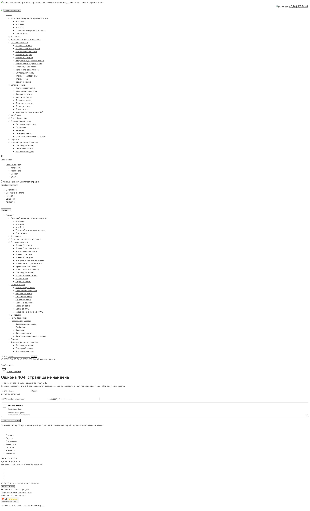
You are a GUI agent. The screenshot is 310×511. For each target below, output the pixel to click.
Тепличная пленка (19, 42)
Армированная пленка (26, 51)
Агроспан (20, 21)
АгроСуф (20, 27)
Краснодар (16, 171)
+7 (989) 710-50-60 (298, 6)
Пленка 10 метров (24, 57)
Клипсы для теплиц (25, 73)
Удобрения (21, 127)
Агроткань (16, 36)
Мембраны (16, 115)
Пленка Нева (22, 79)
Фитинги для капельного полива (31, 136)
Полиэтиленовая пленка (27, 70)
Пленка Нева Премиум (26, 76)
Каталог (9, 15)
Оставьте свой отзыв (11, 505)
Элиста (14, 177)
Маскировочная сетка (26, 91)
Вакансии (10, 199)
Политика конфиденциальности (16, 492)
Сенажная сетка (23, 100)
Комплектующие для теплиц (24, 142)
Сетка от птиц (22, 109)
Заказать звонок (47, 359)
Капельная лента (23, 133)
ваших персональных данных (90, 425)
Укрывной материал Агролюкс (30, 30)
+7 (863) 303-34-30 (29, 359)
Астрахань (16, 167)
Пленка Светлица (24, 45)
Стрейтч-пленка (23, 82)
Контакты (10, 202)
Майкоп (14, 174)
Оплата (9, 438)
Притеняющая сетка (25, 88)
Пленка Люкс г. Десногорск (29, 63)
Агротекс (20, 24)
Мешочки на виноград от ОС (29, 112)
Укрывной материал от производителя (29, 18)
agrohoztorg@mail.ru (10, 461)
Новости (10, 196)
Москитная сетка (24, 97)
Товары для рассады (21, 121)
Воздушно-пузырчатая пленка (30, 60)
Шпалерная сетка (24, 94)
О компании (11, 190)
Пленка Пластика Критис (28, 48)
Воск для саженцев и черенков (26, 39)
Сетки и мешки (18, 85)
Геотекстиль (21, 33)
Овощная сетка (23, 106)
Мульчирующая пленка (27, 67)
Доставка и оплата (15, 193)
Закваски (20, 130)
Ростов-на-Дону (13, 164)
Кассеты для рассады (26, 124)
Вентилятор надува (25, 151)
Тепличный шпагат (24, 148)
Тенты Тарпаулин (19, 118)
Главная (9, 435)
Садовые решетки (24, 103)
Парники (15, 139)
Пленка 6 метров (24, 54)
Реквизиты (11, 444)
